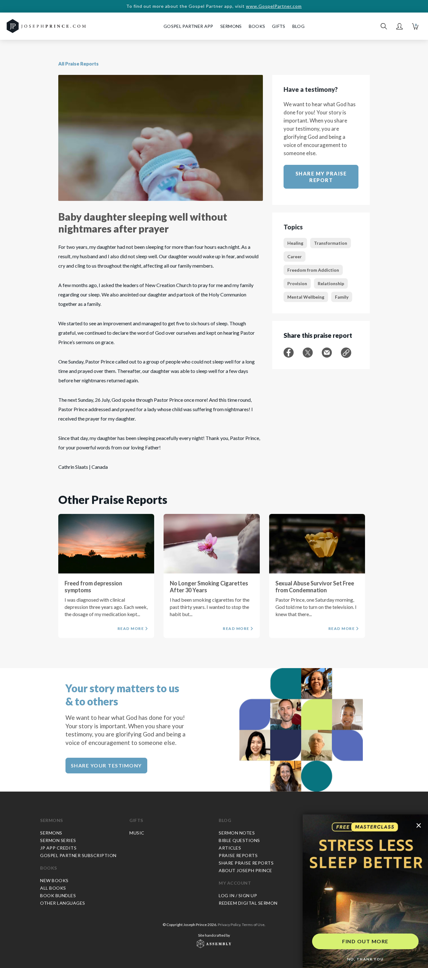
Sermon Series (58, 840)
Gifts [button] (278, 26)
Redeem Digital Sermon (248, 903)
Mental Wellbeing (305, 297)
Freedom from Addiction (313, 270)
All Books (53, 888)
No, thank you (365, 959)
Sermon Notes (237, 832)
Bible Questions (239, 840)
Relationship (331, 283)
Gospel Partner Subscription (78, 855)
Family (341, 297)
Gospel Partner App (188, 26)
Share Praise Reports (246, 863)
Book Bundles (58, 895)
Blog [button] (298, 26)
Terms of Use (253, 924)
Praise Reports (238, 855)
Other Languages (62, 903)
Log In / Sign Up (238, 895)
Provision (297, 283)
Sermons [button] (231, 26)
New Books (54, 880)
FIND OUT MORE (365, 941)
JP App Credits (58, 847)
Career (294, 256)
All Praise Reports (78, 63)
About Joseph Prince (245, 870)
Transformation (330, 243)
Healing (295, 243)
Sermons (51, 820)
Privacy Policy (229, 924)
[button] (399, 26)
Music (136, 832)
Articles (230, 847)
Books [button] (257, 26)
